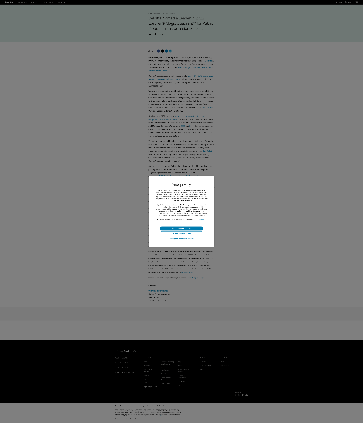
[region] (181, 211)
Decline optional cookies (181, 233)
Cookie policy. (201, 219)
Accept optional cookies (181, 228)
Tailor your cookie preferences (181, 238)
